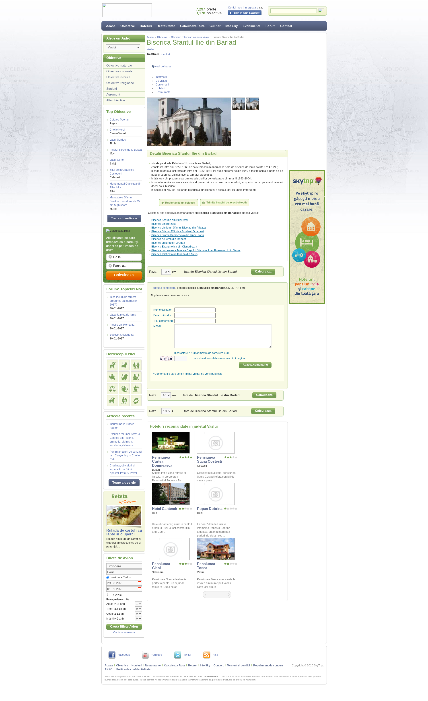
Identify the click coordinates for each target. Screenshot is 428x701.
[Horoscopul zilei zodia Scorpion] (124, 388)
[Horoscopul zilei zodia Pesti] (136, 400)
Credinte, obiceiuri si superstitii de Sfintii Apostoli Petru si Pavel (123, 469)
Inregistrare (251, 7)
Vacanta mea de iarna (123, 314)
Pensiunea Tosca (206, 566)
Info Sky (231, 26)
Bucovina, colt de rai (122, 334)
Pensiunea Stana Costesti (209, 459)
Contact (286, 26)
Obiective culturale (119, 71)
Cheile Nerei (118, 131)
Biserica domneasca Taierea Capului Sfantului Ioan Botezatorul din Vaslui (196, 250)
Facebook (124, 654)
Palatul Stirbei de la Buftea (126, 151)
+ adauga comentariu (163, 287)
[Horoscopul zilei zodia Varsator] (124, 400)
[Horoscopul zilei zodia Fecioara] (136, 376)
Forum (270, 26)
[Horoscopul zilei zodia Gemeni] (136, 365)
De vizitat (161, 80)
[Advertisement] (307, 101)
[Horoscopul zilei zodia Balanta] (112, 388)
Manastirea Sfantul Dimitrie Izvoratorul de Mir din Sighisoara (125, 203)
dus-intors (116, 577)
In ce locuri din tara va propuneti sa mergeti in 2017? (124, 300)
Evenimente (252, 26)
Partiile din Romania (122, 324)
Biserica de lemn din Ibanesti (168, 239)
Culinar (215, 26)
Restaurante (166, 26)
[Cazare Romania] (307, 237)
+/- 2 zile (116, 595)
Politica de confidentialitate (133, 669)
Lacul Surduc (118, 141)
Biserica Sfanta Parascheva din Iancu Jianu (177, 235)
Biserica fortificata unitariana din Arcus (174, 254)
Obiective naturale (119, 65)
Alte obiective (115, 100)
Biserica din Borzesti (163, 223)
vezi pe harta (163, 66)
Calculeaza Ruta (192, 26)
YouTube (156, 654)
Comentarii (162, 84)
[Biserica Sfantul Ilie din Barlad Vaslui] (189, 122)
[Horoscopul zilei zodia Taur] (124, 365)
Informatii (161, 77)
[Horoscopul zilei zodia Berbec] (112, 365)
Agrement (113, 94)
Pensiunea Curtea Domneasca (162, 461)
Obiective (127, 26)
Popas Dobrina (209, 509)
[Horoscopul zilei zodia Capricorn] (112, 400)
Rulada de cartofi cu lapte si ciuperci (124, 532)
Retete (192, 665)
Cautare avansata (124, 632)
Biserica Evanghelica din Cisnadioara (174, 246)
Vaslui (150, 49)
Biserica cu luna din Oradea (168, 242)
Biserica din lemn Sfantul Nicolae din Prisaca (178, 227)
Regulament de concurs (268, 665)
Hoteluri (146, 26)
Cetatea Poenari (120, 121)
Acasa (110, 26)
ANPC (108, 669)
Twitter (187, 654)
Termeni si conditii (238, 665)
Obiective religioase (120, 83)
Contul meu (235, 7)
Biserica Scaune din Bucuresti (169, 220)
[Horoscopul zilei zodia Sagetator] (136, 388)
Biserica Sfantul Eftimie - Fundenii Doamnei (177, 231)
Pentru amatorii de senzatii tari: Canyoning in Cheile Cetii (126, 455)
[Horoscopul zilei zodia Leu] (124, 376)
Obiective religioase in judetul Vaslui (190, 37)
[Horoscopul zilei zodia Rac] (112, 376)
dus (128, 577)
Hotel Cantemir (164, 509)
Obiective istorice (118, 77)
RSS (215, 654)
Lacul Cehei (117, 161)
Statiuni (111, 88)
